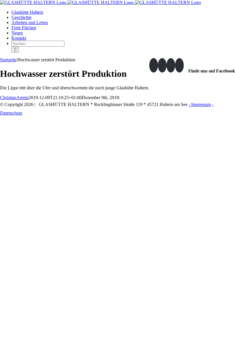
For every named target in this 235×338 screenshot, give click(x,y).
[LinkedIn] (171, 65)
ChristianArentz (14, 97)
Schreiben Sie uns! (211, 113)
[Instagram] (162, 65)
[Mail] (179, 65)
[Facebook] (153, 65)
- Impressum (200, 104)
